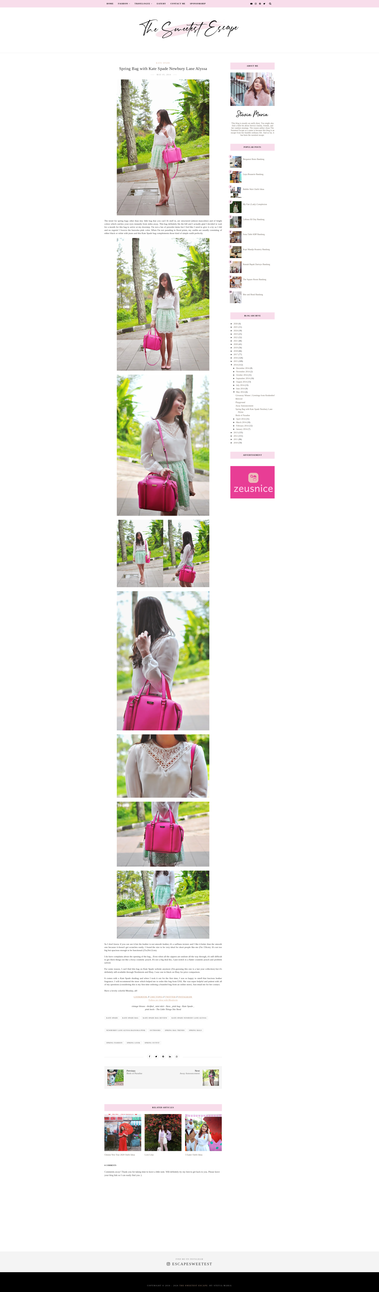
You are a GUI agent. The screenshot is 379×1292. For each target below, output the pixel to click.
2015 (236, 361)
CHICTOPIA (156, 997)
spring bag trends (175, 1030)
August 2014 (241, 382)
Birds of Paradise (243, 415)
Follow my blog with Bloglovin (163, 1000)
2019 (236, 348)
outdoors (155, 1030)
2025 (236, 327)
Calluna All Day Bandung (253, 219)
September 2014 (243, 378)
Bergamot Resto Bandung (253, 159)
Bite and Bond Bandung (253, 294)
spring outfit (152, 1043)
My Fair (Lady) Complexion (255, 204)
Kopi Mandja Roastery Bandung (256, 249)
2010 (236, 443)
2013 (236, 432)
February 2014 (242, 426)
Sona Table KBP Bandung (254, 234)
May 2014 (240, 392)
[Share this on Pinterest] (163, 1056)
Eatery (161, 4)
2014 (236, 365)
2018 (236, 351)
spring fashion (114, 1043)
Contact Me (178, 4)
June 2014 (240, 389)
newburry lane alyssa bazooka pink (125, 1030)
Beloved (239, 399)
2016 (236, 358)
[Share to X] (156, 1056)
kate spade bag (130, 1018)
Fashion (123, 4)
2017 (236, 354)
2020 (236, 344)
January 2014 (242, 429)
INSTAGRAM (185, 997)
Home (110, 4)
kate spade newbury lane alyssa (189, 1018)
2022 (236, 337)
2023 (236, 334)
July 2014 (240, 385)
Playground (240, 402)
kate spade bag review (155, 1018)
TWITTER (170, 997)
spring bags (195, 1030)
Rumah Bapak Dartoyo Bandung (256, 264)
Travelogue (142, 4)
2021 (236, 341)
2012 (236, 436)
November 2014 (243, 372)
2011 (236, 439)
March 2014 (241, 422)
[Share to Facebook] (149, 1056)
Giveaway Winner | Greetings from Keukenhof (255, 395)
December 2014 (243, 368)
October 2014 (242, 375)
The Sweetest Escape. (194, 1286)
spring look (133, 1043)
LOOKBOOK (140, 997)
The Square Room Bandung (254, 279)
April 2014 (241, 419)
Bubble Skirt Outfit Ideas (253, 189)
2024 (236, 331)
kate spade (163, 63)
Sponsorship (198, 4)
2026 (236, 324)
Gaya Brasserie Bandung (253, 174)
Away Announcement (244, 406)
